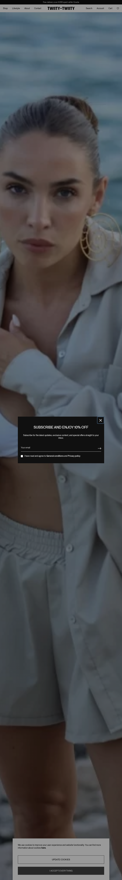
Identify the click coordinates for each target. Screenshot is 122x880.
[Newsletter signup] (99, 448)
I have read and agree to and (52, 456)
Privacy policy (74, 456)
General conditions (55, 456)
